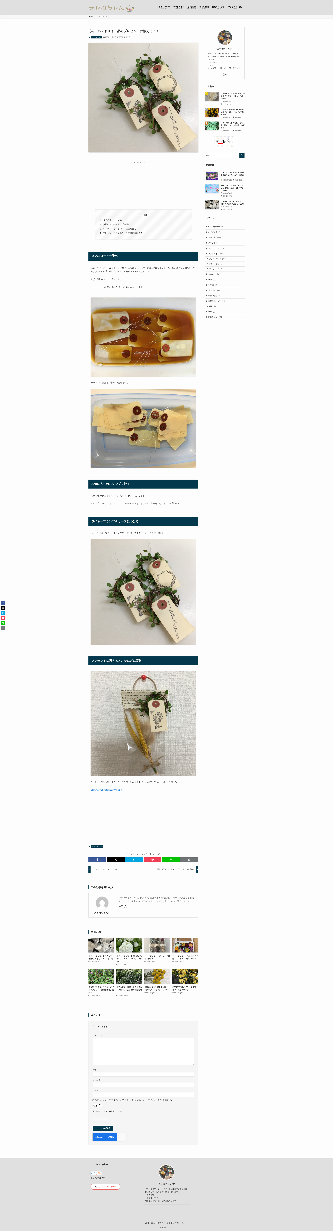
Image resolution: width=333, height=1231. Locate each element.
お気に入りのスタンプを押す (116, 224)
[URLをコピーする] (189, 859)
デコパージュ (215, 264)
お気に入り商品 (216, 237)
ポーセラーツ (215, 269)
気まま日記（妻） (217, 317)
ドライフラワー (96, 37)
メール (96, 1080)
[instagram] (125, 906)
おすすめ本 (214, 232)
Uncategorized (215, 227)
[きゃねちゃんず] (111, 7)
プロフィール (163, 1223)
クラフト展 (214, 243)
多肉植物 (214, 290)
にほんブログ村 (98, 1178)
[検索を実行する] (242, 155)
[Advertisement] (143, 182)
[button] (97, 859)
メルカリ (213, 274)
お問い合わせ (150, 1223)
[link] (121, 906)
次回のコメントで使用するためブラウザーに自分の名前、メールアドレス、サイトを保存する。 (134, 1100)
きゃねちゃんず (102, 912)
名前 (96, 1070)
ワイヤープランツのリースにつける (119, 229)
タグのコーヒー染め (112, 220)
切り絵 (212, 285)
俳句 (212, 306)
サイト (95, 1090)
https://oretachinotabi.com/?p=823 (106, 790)
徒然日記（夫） (216, 301)
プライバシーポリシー (179, 1223)
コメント (97, 1035)
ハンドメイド (215, 254)
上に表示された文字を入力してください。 (110, 1111)
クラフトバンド (217, 259)
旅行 (211, 311)
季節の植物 (214, 296)
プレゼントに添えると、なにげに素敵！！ (123, 233)
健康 (212, 279)
